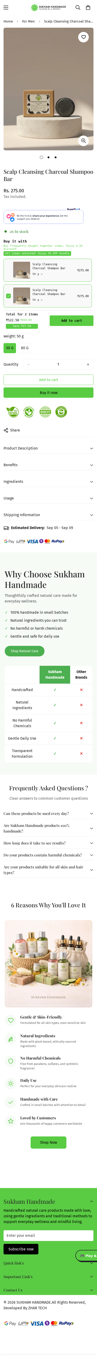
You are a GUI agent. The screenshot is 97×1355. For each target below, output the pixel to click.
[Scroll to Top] (88, 1330)
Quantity (11, 364)
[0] (88, 7)
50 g (11, 349)
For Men (28, 21)
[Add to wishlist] (83, 37)
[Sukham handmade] (48, 7)
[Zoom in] (83, 141)
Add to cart (71, 320)
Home (8, 21)
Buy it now (48, 392)
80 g (26, 349)
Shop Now (48, 1142)
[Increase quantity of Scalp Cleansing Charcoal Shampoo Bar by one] (88, 364)
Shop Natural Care (24, 651)
